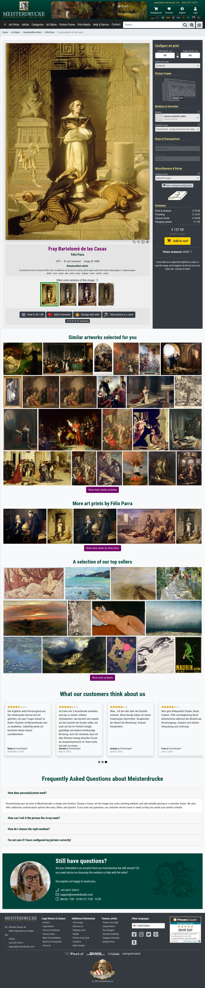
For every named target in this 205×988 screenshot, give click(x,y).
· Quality (75, 934)
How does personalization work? (27, 793)
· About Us (46, 945)
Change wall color (89, 314)
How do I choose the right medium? (29, 829)
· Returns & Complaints (52, 941)
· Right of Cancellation (51, 938)
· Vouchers (76, 941)
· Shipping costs (79, 930)
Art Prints (14, 24)
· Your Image (77, 922)
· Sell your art (77, 926)
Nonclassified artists (32, 32)
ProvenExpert (23, 748)
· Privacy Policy (48, 934)
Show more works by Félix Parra (102, 548)
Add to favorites (61, 314)
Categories (38, 24)
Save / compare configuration (178, 185)
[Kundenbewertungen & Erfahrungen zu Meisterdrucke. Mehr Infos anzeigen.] (185, 929)
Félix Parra (49, 32)
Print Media (84, 24)
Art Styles (51, 24)
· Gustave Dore (108, 941)
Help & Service (101, 24)
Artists (25, 24)
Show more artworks (102, 677)
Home (5, 32)
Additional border (162, 62)
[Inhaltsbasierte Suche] (192, 25)
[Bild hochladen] (199, 25)
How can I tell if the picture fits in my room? (34, 818)
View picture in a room (120, 314)
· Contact (45, 922)
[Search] (185, 25)
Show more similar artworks (102, 489)
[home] (5, 25)
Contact (116, 24)
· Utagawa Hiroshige (110, 938)
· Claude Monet (108, 926)
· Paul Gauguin (108, 930)
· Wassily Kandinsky (110, 934)
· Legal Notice (48, 926)
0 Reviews (84, 321)
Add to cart (179, 241)
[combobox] (177, 65)
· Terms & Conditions (51, 930)
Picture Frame (67, 24)
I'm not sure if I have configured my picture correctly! (39, 840)
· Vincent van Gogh (110, 922)
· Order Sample (78, 945)
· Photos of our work (80, 938)
